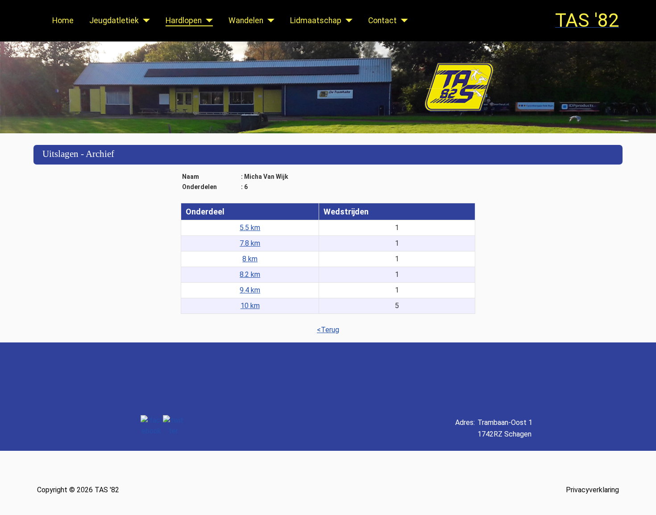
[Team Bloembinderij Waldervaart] (374, 373)
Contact (382, 20)
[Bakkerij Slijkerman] (554, 373)
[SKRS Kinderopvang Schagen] (53, 373)
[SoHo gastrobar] (218, 373)
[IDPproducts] (621, 373)
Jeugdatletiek (114, 20)
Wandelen (245, 20)
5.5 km (250, 227)
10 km (250, 305)
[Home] (328, 87)
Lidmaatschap (315, 20)
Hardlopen (184, 20)
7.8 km (250, 243)
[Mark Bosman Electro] (144, 373)
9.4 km (250, 290)
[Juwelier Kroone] (286, 373)
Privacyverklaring (592, 490)
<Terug (328, 329)
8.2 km (250, 274)
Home (63, 20)
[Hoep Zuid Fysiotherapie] (472, 373)
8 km (249, 259)
